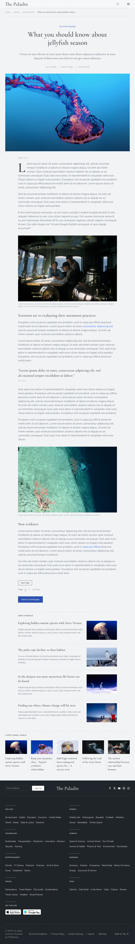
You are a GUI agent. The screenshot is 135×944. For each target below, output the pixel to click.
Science (73, 833)
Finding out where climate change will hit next (47, 705)
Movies (8, 865)
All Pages (36, 589)
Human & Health (77, 846)
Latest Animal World (15, 735)
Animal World (84, 67)
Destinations (11, 889)
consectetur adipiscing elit (98, 326)
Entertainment (12, 857)
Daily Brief (84, 889)
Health (22, 817)
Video (106, 889)
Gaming (18, 846)
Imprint (91, 934)
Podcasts (30, 865)
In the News (96, 889)
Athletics (120, 817)
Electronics (38, 841)
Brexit (16, 822)
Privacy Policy (57, 934)
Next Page (25, 583)
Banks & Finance (122, 865)
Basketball (82, 822)
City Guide (38, 889)
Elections (40, 822)
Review (123, 889)
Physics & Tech (94, 846)
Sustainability (51, 889)
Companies (94, 865)
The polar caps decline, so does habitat (41, 650)
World (8, 822)
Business (73, 857)
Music (8, 870)
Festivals (40, 865)
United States (55, 817)
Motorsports (88, 817)
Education (31, 817)
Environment (109, 846)
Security (9, 846)
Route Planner (36, 894)
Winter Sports (95, 822)
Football (110, 817)
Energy (72, 870)
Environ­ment (11, 817)
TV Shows (19, 865)
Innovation (50, 841)
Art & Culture (52, 865)
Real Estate (107, 865)
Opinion (73, 889)
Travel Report (25, 889)
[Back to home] (16, 4)
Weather (24, 894)
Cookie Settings (75, 934)
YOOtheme (13, 937)
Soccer (72, 822)
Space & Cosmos (77, 841)
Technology (11, 833)
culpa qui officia (91, 547)
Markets (83, 865)
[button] (118, 4)
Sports (72, 809)
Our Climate (108, 841)
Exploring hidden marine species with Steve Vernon (50, 623)
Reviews (61, 841)
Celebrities (18, 870)
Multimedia (10, 841)
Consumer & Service (87, 870)
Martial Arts (74, 817)
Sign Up (38, 788)
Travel (8, 881)
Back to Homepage (30, 599)
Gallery (114, 889)
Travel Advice (11, 894)
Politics (9, 809)
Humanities (122, 846)
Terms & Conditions (38, 934)
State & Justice (27, 822)
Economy (42, 817)
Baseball (100, 817)
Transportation (24, 841)
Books (27, 870)
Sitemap (102, 934)
